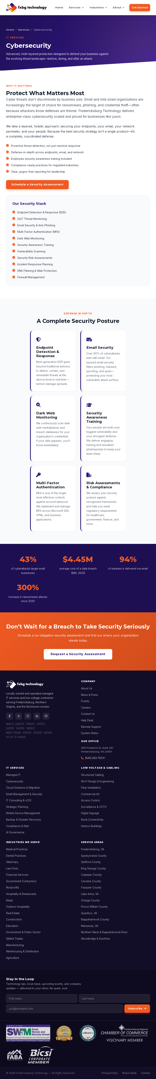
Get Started (140, 7)
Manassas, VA (89, 925)
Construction (14, 919)
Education (12, 925)
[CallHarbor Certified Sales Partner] (87, 1033)
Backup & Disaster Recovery (23, 819)
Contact (145, 1073)
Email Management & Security (24, 794)
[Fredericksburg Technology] (40, 685)
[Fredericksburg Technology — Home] (26, 7)
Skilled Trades (14, 938)
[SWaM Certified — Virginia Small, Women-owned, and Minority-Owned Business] (28, 1033)
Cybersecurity (14, 781)
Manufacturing (15, 945)
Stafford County (91, 862)
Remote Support (91, 726)
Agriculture (12, 957)
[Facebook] (9, 716)
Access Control (90, 800)
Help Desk (87, 720)
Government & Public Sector (23, 932)
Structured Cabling (92, 774)
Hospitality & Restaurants (21, 893)
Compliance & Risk (17, 826)
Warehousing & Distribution (22, 951)
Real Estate (13, 913)
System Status (89, 733)
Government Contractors (21, 881)
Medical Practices (17, 849)
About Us (86, 688)
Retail (9, 900)
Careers (86, 707)
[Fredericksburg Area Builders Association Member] (14, 1054)
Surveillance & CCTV (94, 806)
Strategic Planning (17, 806)
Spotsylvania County (94, 855)
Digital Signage (90, 813)
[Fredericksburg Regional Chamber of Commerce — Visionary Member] (124, 1033)
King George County (93, 868)
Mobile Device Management (23, 813)
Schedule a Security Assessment (37, 184)
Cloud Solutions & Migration (23, 787)
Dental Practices (16, 855)
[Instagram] (27, 716)
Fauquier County (91, 887)
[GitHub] (46, 716)
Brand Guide (129, 1073)
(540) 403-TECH (95, 758)
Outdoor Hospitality (18, 906)
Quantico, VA (89, 913)
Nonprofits (12, 887)
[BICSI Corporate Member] (40, 1054)
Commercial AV (90, 794)
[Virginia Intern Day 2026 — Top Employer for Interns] (65, 1033)
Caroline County (91, 881)
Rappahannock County (95, 919)
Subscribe (135, 1008)
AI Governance (15, 832)
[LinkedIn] (36, 716)
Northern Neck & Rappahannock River (104, 932)
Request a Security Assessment (78, 654)
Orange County (90, 900)
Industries (97, 7)
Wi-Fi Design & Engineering (97, 781)
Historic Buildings (91, 826)
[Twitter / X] (18, 716)
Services (75, 7)
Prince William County (94, 906)
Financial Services (17, 874)
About (117, 7)
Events (85, 701)
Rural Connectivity (92, 819)
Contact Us (88, 713)
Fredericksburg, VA (92, 849)
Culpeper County (91, 874)
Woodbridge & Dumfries (95, 938)
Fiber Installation (91, 787)
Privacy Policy (110, 1073)
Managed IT (13, 774)
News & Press (89, 694)
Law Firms (12, 868)
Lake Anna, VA (90, 893)
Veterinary (12, 862)
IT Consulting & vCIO (18, 800)
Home (59, 7)
